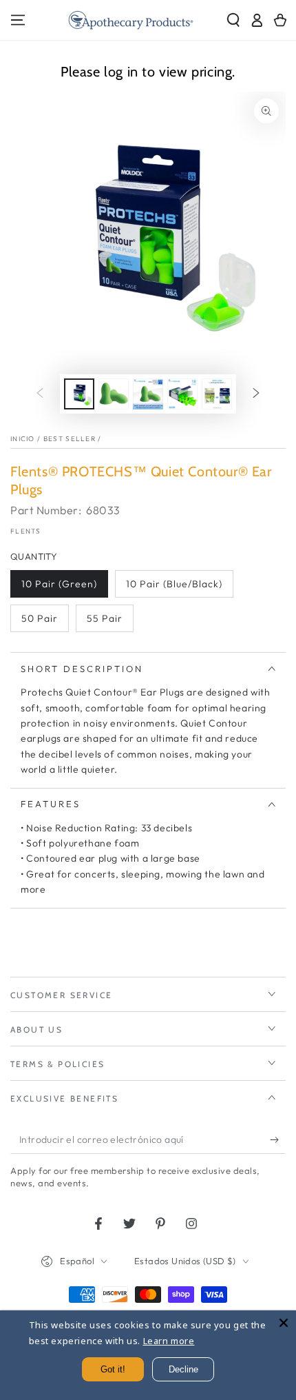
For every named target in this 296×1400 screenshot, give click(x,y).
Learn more (169, 1341)
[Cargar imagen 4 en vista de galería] (182, 393)
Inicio (22, 438)
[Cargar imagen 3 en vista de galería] (148, 393)
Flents (25, 531)
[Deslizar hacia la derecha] (256, 394)
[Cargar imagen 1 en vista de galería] (79, 393)
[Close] (283, 1323)
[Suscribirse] (278, 1140)
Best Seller (69, 438)
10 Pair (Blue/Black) (174, 584)
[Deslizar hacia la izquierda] (40, 394)
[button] (233, 20)
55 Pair (105, 618)
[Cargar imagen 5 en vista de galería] (217, 393)
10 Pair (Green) (59, 584)
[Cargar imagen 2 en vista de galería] (113, 393)
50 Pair (39, 618)
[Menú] (18, 20)
